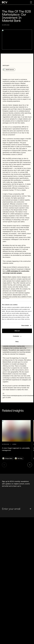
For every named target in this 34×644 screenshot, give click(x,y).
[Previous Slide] (4, 465)
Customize (16, 336)
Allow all (17, 330)
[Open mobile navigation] (31, 2)
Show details (25, 325)
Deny (17, 341)
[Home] (4, 2)
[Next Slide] (29, 465)
